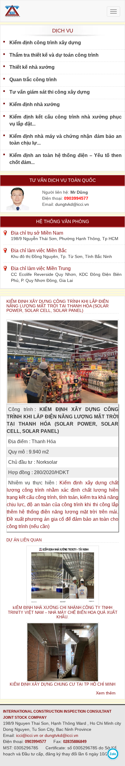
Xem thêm (106, 693)
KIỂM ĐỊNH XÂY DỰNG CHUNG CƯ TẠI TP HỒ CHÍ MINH (62, 684)
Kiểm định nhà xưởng (34, 104)
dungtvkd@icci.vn (72, 204)
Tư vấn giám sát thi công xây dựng (49, 92)
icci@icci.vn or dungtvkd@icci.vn (47, 735)
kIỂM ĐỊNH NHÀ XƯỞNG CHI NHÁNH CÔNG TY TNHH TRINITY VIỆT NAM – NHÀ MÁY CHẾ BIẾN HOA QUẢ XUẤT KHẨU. (62, 612)
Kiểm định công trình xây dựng (45, 42)
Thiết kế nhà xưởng (32, 67)
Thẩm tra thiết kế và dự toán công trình (54, 55)
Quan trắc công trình (33, 79)
